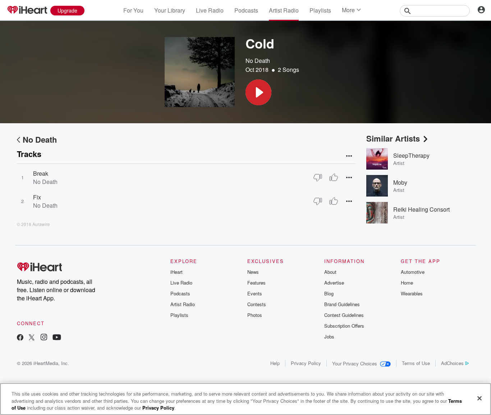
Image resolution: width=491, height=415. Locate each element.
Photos (254, 315)
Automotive (413, 271)
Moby (400, 182)
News (253, 271)
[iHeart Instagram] (44, 338)
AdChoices (452, 363)
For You (133, 10)
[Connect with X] (32, 338)
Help (275, 363)
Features (256, 282)
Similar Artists (393, 138)
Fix (37, 197)
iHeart (176, 271)
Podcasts (246, 10)
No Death (258, 60)
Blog (329, 293)
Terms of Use (416, 363)
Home (407, 282)
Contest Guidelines (344, 315)
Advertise (334, 282)
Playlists (320, 10)
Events (254, 293)
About (330, 271)
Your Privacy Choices (354, 363)
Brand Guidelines (342, 304)
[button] (258, 92)
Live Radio (210, 10)
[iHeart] (27, 10)
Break (40, 173)
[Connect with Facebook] (20, 338)
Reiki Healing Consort (421, 209)
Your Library (169, 10)
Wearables (412, 293)
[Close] (479, 398)
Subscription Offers (344, 325)
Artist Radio (284, 10)
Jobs (329, 336)
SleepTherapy (411, 155)
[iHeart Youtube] (56, 338)
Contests (256, 304)
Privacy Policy (306, 363)
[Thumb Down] (317, 177)
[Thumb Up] (333, 177)
